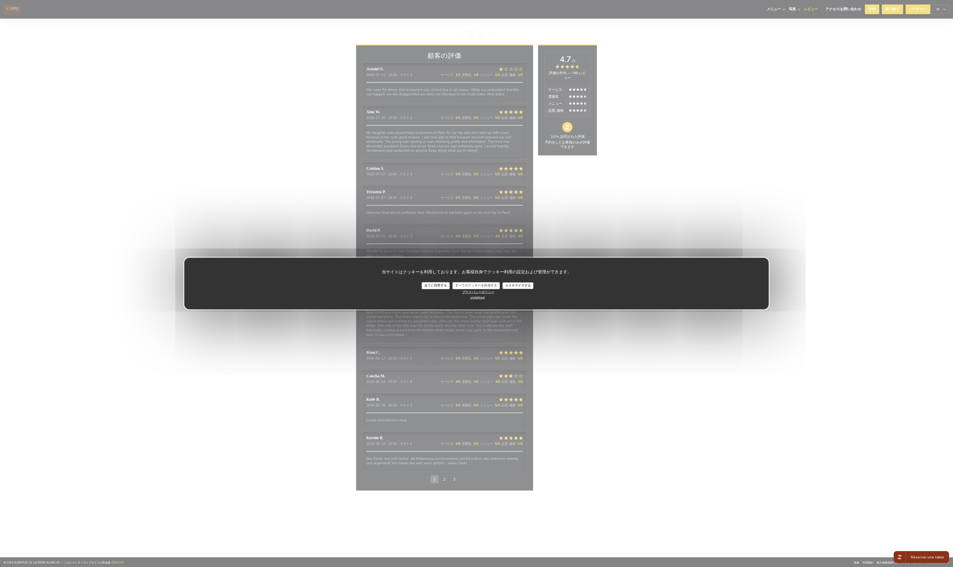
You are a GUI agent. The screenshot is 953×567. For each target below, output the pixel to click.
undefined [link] (477, 297)
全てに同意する (435, 285)
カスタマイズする (518, 285)
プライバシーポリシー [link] (478, 292)
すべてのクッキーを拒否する (476, 285)
